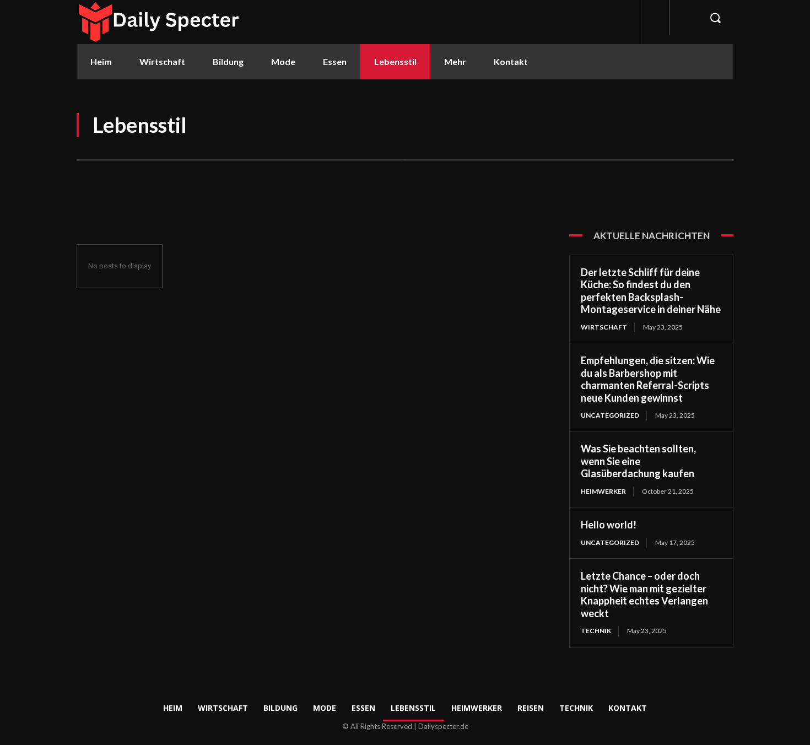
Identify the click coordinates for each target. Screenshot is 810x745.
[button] (715, 17)
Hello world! (608, 525)
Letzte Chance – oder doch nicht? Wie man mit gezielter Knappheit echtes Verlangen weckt (644, 594)
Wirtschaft (604, 327)
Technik (596, 631)
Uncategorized (610, 415)
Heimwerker (603, 491)
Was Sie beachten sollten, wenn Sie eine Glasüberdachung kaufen (638, 460)
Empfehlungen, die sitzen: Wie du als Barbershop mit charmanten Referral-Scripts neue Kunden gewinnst (648, 379)
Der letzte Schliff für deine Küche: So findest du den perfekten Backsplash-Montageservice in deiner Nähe (651, 291)
